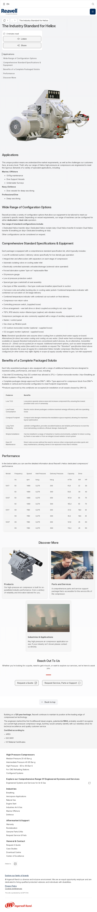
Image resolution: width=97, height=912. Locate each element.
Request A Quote (13, 845)
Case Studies (11, 849)
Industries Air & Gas (14, 807)
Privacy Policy (11, 886)
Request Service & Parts (16, 835)
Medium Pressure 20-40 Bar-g (19, 758)
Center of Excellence (15, 856)
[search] (93, 4)
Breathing (10, 793)
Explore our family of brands (17, 875)
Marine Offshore (13, 811)
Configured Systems (14, 773)
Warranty (10, 824)
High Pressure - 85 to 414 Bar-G (19, 766)
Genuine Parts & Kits (14, 832)
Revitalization (11, 828)
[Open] (93, 11)
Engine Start (11, 804)
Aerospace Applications (16, 796)
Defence (10, 815)
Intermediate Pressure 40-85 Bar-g (20, 762)
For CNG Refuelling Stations (17, 769)
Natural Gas (11, 800)
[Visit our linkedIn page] (15, 863)
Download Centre (13, 852)
